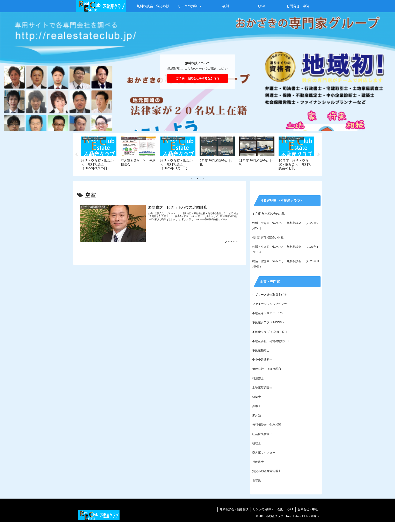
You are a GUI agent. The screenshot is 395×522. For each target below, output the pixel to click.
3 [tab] (204, 179)
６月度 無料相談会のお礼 (268, 213)
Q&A (290, 509)
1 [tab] (191, 179)
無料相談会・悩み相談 (234, 509)
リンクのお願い (263, 509)
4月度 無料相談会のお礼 (267, 237)
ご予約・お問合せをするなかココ (197, 78)
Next (319, 154)
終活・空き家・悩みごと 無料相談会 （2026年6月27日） (285, 225)
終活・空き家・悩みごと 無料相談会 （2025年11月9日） (285, 263)
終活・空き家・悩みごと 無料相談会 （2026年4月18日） (285, 249)
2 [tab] (197, 179)
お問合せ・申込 (308, 509)
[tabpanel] (106, 153)
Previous (76, 154)
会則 (280, 509)
